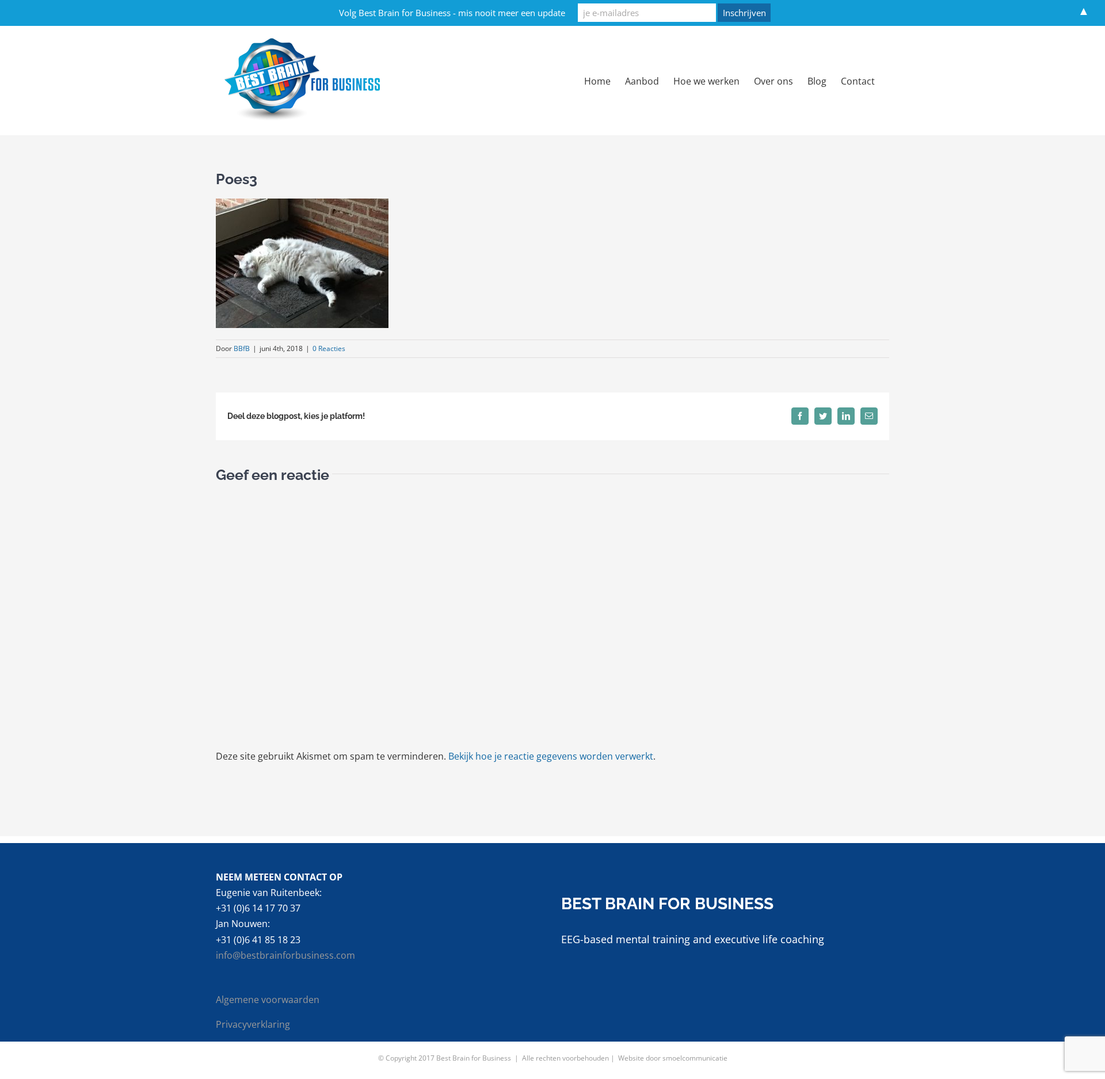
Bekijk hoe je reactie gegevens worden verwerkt (550, 756)
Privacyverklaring (253, 1024)
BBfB (242, 348)
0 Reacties (329, 348)
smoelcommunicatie (694, 1058)
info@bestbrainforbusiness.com (285, 955)
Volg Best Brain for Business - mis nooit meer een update (452, 12)
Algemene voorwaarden (267, 999)
